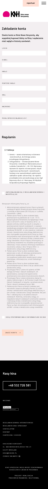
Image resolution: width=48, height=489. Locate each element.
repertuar (31, 3)
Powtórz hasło (8, 83)
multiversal (34, 478)
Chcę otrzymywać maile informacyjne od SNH (26, 317)
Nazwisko (6, 106)
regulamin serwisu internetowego (18, 422)
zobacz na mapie (10, 456)
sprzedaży (22, 426)
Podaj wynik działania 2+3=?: (14, 118)
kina (14, 426)
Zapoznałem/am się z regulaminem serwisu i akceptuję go (25, 193)
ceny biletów (8, 429)
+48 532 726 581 (19, 385)
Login (4, 48)
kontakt (6, 432)
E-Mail (5, 60)
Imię (4, 95)
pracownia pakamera (18, 478)
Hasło (4, 71)
